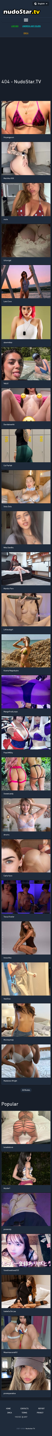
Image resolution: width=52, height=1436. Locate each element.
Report (41, 1409)
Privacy (40, 1413)
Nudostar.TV (30, 1429)
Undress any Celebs (31, 26)
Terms (24, 1413)
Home (8, 1409)
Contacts (24, 1409)
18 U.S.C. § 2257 (21, 1417)
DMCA (26, 33)
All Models (26, 1090)
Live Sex (14, 26)
